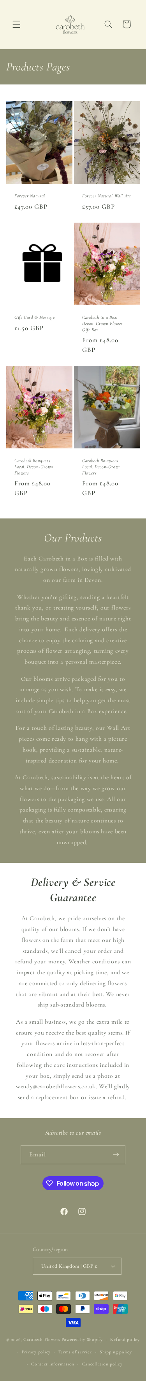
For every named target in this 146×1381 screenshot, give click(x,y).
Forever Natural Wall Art (106, 196)
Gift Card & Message (34, 317)
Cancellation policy (102, 1364)
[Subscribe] (116, 1154)
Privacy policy (36, 1352)
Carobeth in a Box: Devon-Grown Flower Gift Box (102, 323)
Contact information (52, 1364)
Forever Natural (29, 196)
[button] (16, 24)
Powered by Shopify (82, 1339)
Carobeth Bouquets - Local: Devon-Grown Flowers (33, 467)
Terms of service (75, 1352)
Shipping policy (116, 1352)
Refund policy (125, 1339)
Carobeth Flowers (41, 1339)
